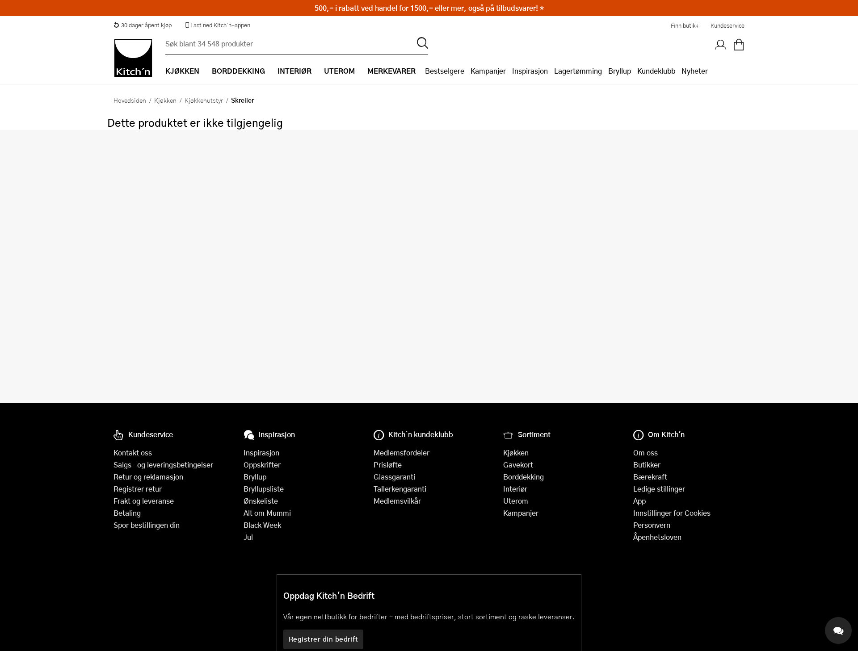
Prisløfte (388, 464)
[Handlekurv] (738, 45)
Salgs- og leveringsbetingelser (163, 464)
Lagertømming (578, 71)
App (639, 501)
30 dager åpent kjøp (146, 25)
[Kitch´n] (133, 58)
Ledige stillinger (659, 489)
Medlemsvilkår (397, 501)
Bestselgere (444, 71)
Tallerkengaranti (400, 489)
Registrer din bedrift (323, 639)
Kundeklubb (656, 71)
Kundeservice (727, 25)
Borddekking (523, 477)
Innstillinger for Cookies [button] (672, 513)
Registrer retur (138, 489)
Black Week (262, 525)
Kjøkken (165, 100)
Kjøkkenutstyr (204, 100)
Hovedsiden (130, 100)
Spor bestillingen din (147, 525)
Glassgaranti (394, 477)
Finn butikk (684, 25)
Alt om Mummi (267, 513)
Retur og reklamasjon (148, 477)
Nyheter (694, 71)
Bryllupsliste (264, 489)
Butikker (646, 464)
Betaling (127, 513)
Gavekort (518, 464)
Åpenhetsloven (657, 537)
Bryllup (619, 71)
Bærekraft (650, 477)
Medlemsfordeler (401, 452)
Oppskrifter (262, 464)
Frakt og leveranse (144, 501)
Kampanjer (488, 71)
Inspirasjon (530, 71)
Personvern (651, 525)
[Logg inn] (721, 45)
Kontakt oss (133, 452)
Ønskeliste (261, 501)
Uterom (515, 501)
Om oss (645, 452)
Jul (248, 537)
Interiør (515, 489)
